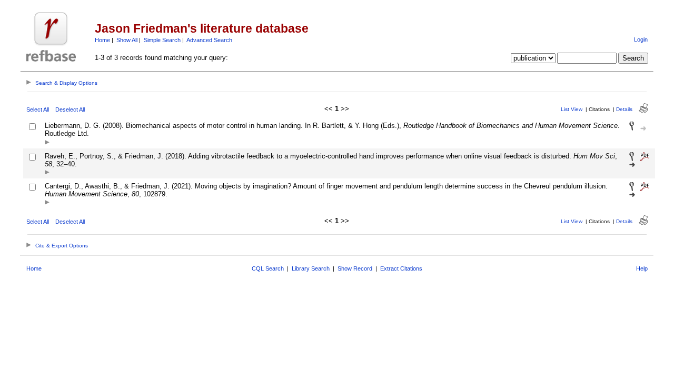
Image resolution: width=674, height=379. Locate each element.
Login (641, 39)
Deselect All (70, 109)
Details (624, 109)
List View (571, 109)
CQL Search (268, 268)
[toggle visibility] (47, 143)
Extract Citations (401, 268)
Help (642, 268)
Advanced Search (209, 40)
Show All (126, 40)
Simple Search (162, 40)
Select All (37, 109)
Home (102, 40)
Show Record (355, 268)
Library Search (311, 268)
